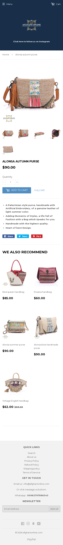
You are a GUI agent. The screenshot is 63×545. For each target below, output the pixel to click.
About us (31, 457)
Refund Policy (31, 464)
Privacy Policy (31, 460)
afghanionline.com (32, 532)
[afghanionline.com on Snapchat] (33, 524)
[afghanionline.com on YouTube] (39, 524)
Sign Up (54, 509)
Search (31, 453)
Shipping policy (31, 468)
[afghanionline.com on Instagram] (28, 524)
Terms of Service (31, 472)
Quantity (7, 176)
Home (5, 54)
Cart (58, 4)
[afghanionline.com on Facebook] (22, 524)
